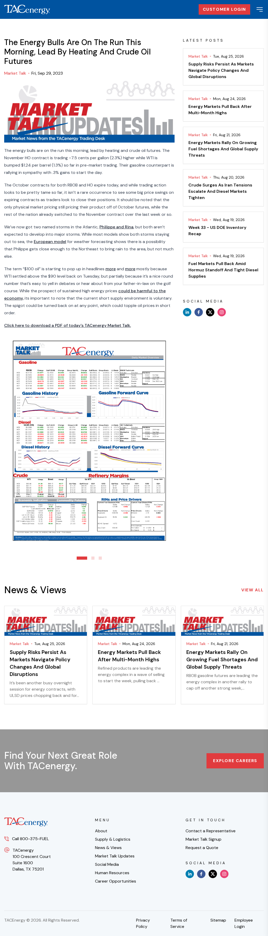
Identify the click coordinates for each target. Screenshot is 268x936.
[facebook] (198, 312)
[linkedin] (187, 312)
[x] (210, 312)
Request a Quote (202, 847)
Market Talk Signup (203, 839)
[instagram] (221, 312)
